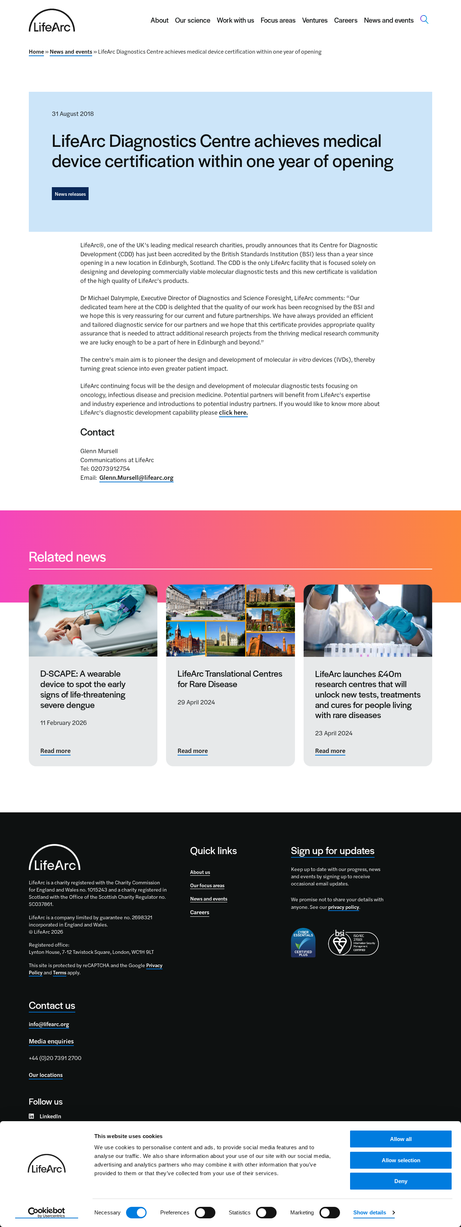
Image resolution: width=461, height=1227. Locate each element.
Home (36, 51)
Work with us (235, 20)
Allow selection (401, 1160)
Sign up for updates (333, 850)
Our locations (46, 1075)
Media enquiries (51, 1041)
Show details (369, 1212)
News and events (389, 20)
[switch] (205, 1212)
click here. (233, 412)
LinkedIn (50, 1116)
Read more (55, 750)
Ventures (315, 20)
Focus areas (278, 20)
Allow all (401, 1139)
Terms (59, 972)
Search (424, 19)
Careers (346, 20)
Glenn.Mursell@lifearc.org (136, 477)
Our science (192, 20)
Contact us (52, 1005)
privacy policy (343, 906)
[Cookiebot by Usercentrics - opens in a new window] (46, 1213)
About (160, 20)
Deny (400, 1181)
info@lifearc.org (49, 1024)
